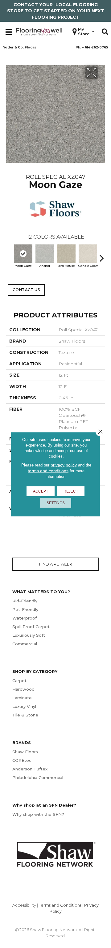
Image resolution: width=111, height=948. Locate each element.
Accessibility (24, 905)
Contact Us (26, 289)
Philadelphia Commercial (37, 777)
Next (101, 255)
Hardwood (23, 689)
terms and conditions (48, 470)
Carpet (19, 680)
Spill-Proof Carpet (31, 626)
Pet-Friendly (25, 609)
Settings (56, 503)
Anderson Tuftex (29, 768)
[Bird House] (66, 253)
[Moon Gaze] (23, 253)
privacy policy (64, 464)
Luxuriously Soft (28, 635)
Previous (9, 255)
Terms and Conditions (60, 905)
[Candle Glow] (88, 253)
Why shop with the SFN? (38, 814)
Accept (40, 491)
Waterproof (24, 618)
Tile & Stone (25, 714)
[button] (105, 32)
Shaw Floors (25, 751)
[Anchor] (45, 253)
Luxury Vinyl (24, 706)
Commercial (24, 643)
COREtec (21, 760)
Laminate (22, 697)
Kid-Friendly (24, 600)
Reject (71, 491)
